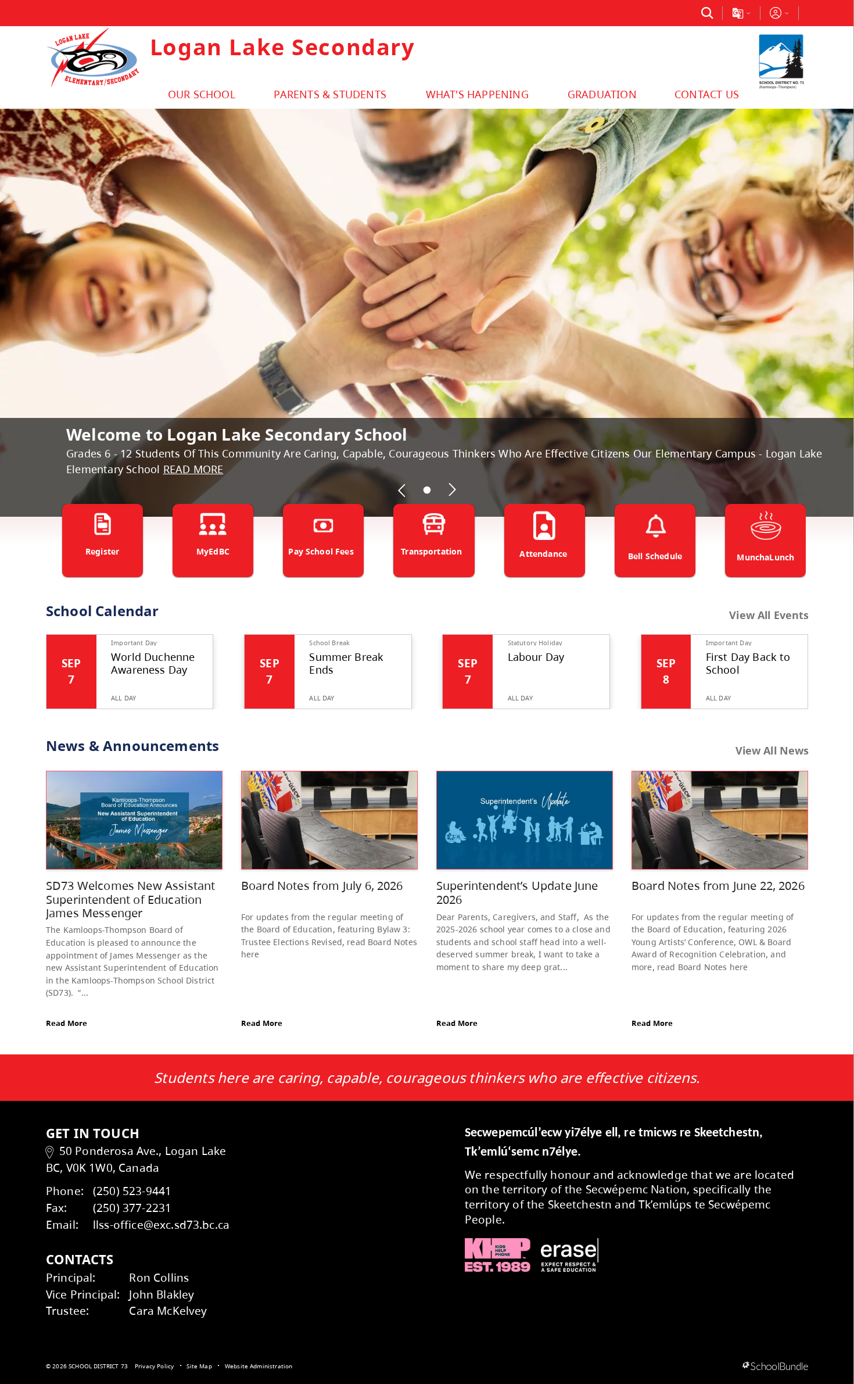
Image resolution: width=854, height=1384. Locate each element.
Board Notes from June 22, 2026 (718, 885)
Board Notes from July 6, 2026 (322, 885)
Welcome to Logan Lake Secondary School (237, 434)
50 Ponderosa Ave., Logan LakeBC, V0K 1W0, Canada (136, 1159)
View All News (772, 750)
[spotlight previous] (402, 490)
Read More (66, 1023)
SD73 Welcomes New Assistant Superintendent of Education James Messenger (130, 899)
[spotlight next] (452, 490)
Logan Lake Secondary (282, 46)
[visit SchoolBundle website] (775, 1366)
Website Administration (259, 1366)
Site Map (198, 1366)
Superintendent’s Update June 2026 (517, 892)
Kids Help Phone (497, 1255)
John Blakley (161, 1294)
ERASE (570, 1255)
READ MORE (193, 469)
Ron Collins (159, 1277)
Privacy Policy (154, 1366)
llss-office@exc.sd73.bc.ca (161, 1224)
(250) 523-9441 (132, 1191)
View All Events (769, 616)
